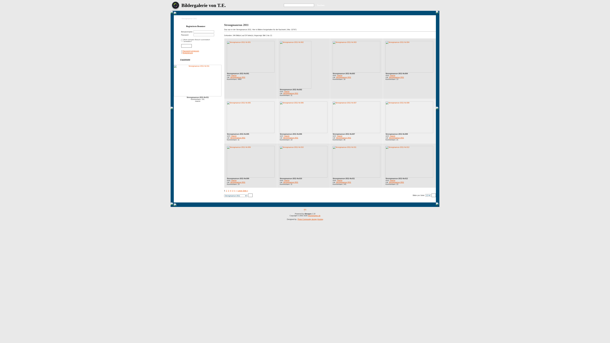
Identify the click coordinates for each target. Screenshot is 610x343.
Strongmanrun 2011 (237, 77)
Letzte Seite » (242, 191)
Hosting (320, 219)
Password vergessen (191, 51)
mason (234, 75)
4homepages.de (314, 216)
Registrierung (188, 53)
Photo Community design (307, 219)
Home (178, 19)
